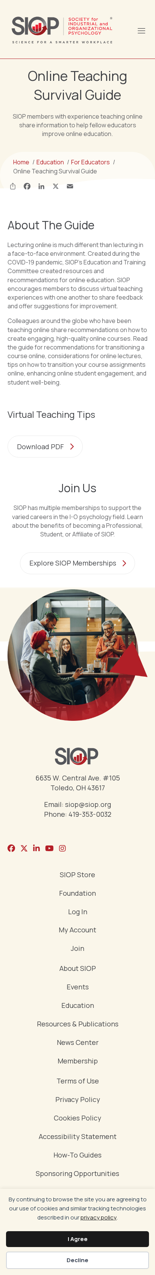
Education (77, 1006)
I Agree (78, 1239)
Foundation (77, 894)
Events (78, 987)
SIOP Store (77, 875)
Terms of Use (77, 1081)
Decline (77, 1260)
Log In (77, 912)
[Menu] (141, 29)
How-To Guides (77, 1155)
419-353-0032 (89, 814)
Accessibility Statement (78, 1137)
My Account (77, 930)
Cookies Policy (77, 1118)
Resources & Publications (78, 1024)
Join (77, 949)
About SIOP (77, 969)
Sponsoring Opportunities (77, 1174)
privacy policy (99, 1217)
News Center (78, 1043)
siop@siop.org (88, 804)
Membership (78, 1061)
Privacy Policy (77, 1100)
